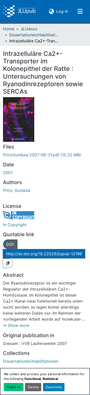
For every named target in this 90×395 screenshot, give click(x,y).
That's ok (13, 387)
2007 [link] (8, 172)
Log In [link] (62, 11)
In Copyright (14, 224)
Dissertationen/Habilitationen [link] (34, 34)
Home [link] (8, 28)
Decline (33, 387)
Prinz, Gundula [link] (16, 190)
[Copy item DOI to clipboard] (8, 263)
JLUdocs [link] (28, 28)
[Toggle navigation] (80, 11)
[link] (45, 155)
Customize (54, 387)
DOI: (10, 244)
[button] (19, 11)
